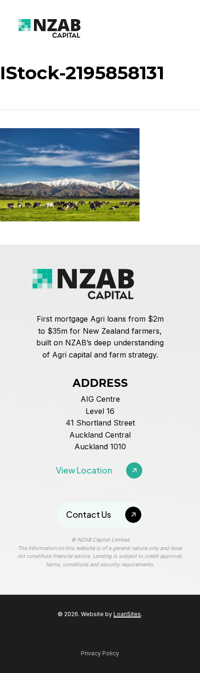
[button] (99, 470)
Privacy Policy (100, 653)
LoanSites (127, 614)
